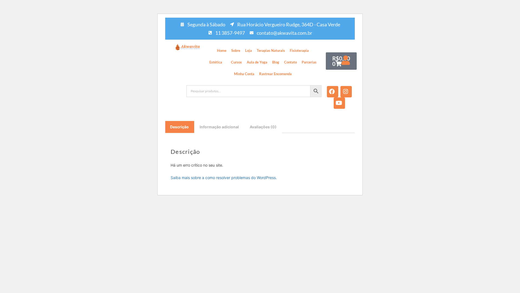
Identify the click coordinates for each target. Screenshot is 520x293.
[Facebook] (332, 91)
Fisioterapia (299, 50)
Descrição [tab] (179, 127)
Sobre (235, 50)
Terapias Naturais (271, 50)
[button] (218, 62)
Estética (215, 62)
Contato (290, 62)
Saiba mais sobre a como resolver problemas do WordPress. (224, 177)
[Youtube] (339, 103)
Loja (248, 50)
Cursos (236, 62)
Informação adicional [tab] (219, 127)
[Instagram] (346, 91)
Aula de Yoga (257, 62)
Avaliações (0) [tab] (263, 127)
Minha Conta (244, 74)
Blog (275, 62)
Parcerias (309, 62)
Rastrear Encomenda (275, 74)
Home (221, 50)
